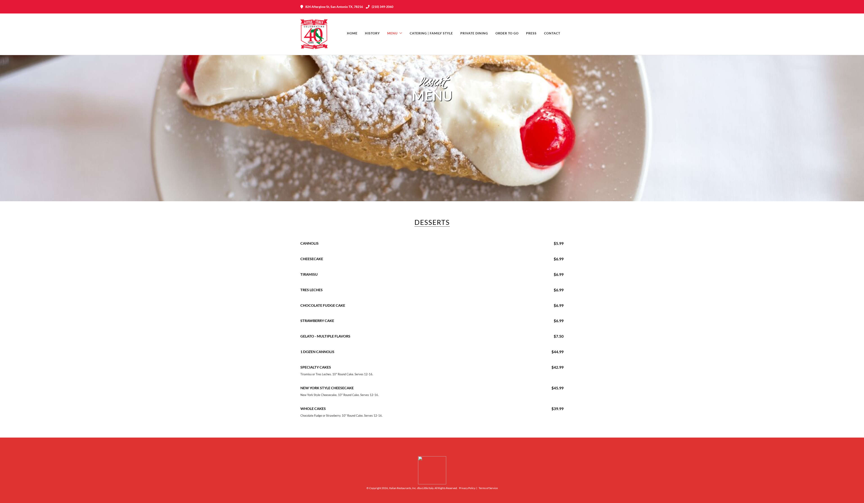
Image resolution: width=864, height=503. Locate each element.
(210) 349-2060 (382, 7)
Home (352, 33)
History (372, 33)
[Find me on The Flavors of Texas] (432, 483)
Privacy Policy (467, 488)
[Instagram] (553, 6)
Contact (552, 33)
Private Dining (474, 33)
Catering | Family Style (431, 33)
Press (531, 33)
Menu (392, 33)
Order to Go (507, 33)
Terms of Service (488, 488)
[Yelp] (561, 6)
